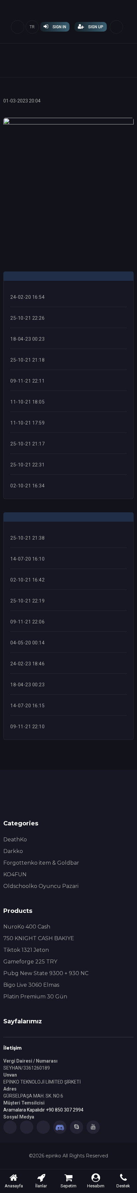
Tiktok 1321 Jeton (26, 950)
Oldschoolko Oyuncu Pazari (40, 886)
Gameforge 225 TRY (30, 961)
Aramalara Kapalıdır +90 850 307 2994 (43, 1109)
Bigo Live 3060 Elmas (31, 985)
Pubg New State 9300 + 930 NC (45, 973)
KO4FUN (15, 874)
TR (32, 27)
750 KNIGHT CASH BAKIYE (38, 938)
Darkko (13, 851)
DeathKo (15, 839)
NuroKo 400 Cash (26, 927)
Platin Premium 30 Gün (35, 996)
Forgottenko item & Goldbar (41, 863)
